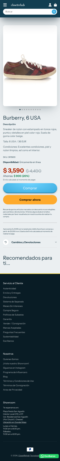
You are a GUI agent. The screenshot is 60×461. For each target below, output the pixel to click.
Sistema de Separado (13, 301)
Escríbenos (8, 341)
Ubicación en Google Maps (14, 422)
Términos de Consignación (16, 385)
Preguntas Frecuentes (14, 332)
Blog (5, 376)
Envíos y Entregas (12, 292)
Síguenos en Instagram (14, 367)
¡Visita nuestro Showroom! (16, 363)
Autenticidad (9, 288)
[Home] (18, 4)
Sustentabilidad (10, 336)
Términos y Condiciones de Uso (18, 381)
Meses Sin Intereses (13, 306)
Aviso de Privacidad (12, 389)
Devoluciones (10, 297)
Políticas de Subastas (13, 314)
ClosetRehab (24, 455)
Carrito (55, 5)
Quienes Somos (10, 359)
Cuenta (50, 5)
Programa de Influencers (15, 372)
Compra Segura (10, 310)
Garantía (7, 319)
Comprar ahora (30, 199)
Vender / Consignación (14, 323)
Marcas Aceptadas (12, 327)
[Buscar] (54, 11)
